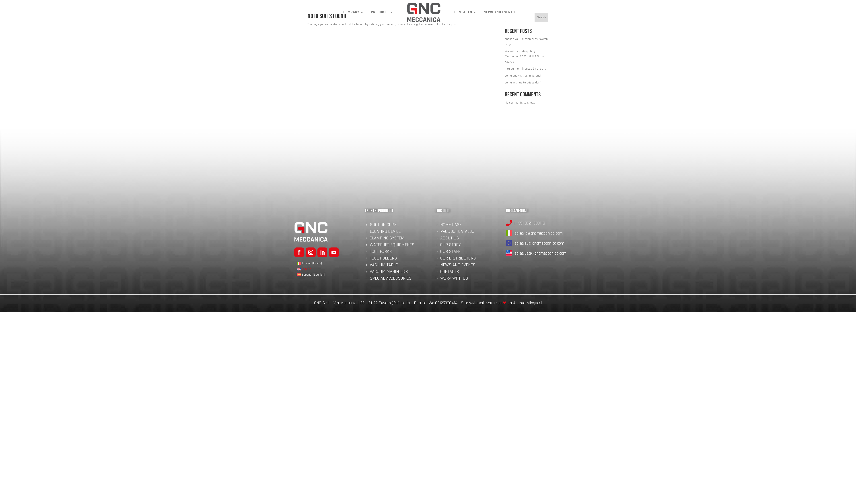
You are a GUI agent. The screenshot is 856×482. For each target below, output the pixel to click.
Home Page (450, 225)
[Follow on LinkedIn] (322, 252)
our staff (450, 252)
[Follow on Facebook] (299, 252)
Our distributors (458, 259)
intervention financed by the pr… (526, 69)
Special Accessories (391, 279)
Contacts (463, 12)
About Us (449, 239)
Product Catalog (457, 232)
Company (351, 12)
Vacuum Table (384, 265)
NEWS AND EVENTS (499, 12)
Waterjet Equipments (392, 245)
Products (380, 12)
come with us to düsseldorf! (523, 83)
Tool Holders (383, 259)
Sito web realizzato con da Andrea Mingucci (501, 303)
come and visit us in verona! (523, 76)
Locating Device (385, 232)
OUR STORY (450, 245)
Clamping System (387, 239)
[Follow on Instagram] (311, 252)
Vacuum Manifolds (389, 272)
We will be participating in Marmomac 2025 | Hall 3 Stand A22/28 (525, 56)
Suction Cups (383, 225)
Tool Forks (381, 252)
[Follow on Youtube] (334, 252)
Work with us (454, 279)
